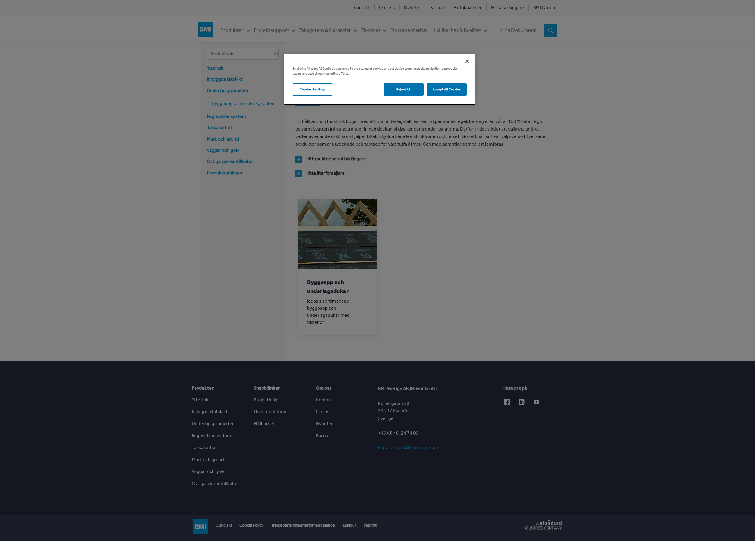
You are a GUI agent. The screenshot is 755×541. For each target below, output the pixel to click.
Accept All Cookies (447, 89)
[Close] (467, 61)
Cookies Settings (312, 89)
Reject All (403, 89)
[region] (379, 79)
